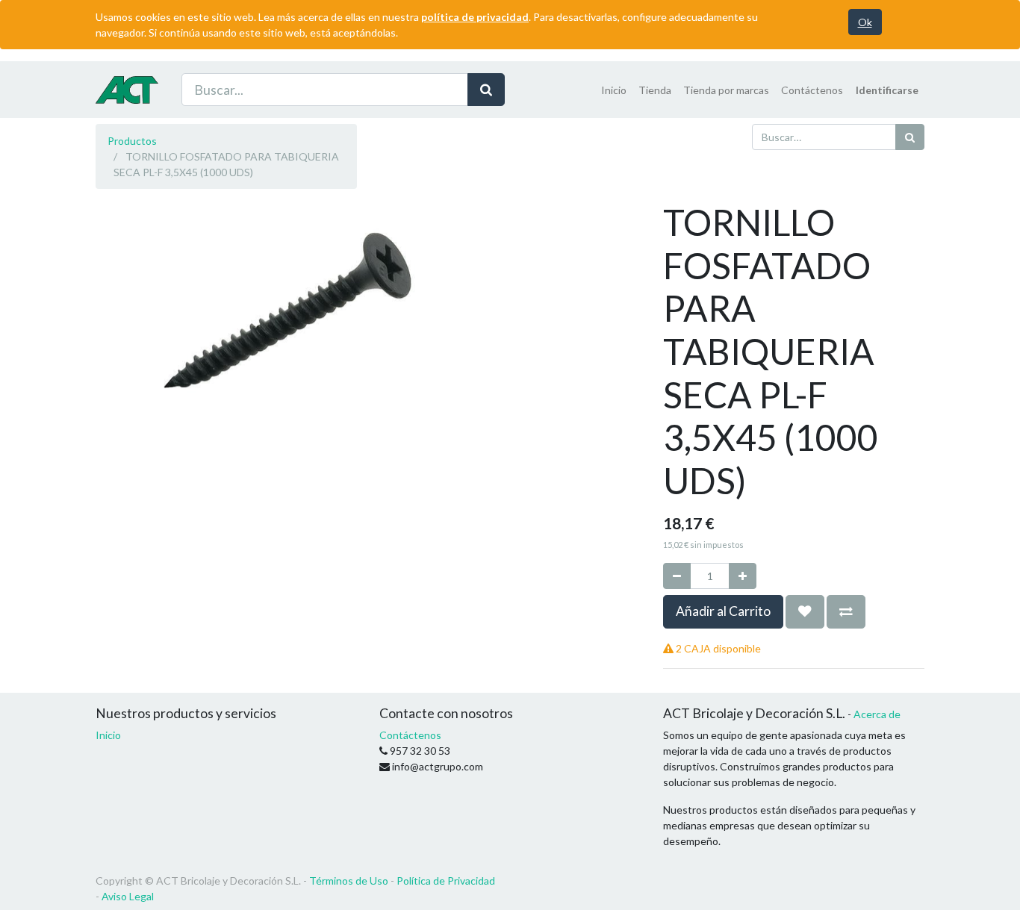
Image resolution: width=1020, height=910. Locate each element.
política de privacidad (475, 16)
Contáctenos (410, 735)
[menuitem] (613, 90)
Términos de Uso (348, 880)
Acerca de (877, 714)
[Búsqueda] (486, 89)
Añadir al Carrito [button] (723, 611)
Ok (865, 22)
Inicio (108, 735)
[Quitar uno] (677, 576)
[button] (805, 611)
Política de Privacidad (446, 880)
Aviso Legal (128, 896)
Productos (132, 140)
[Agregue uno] (742, 576)
